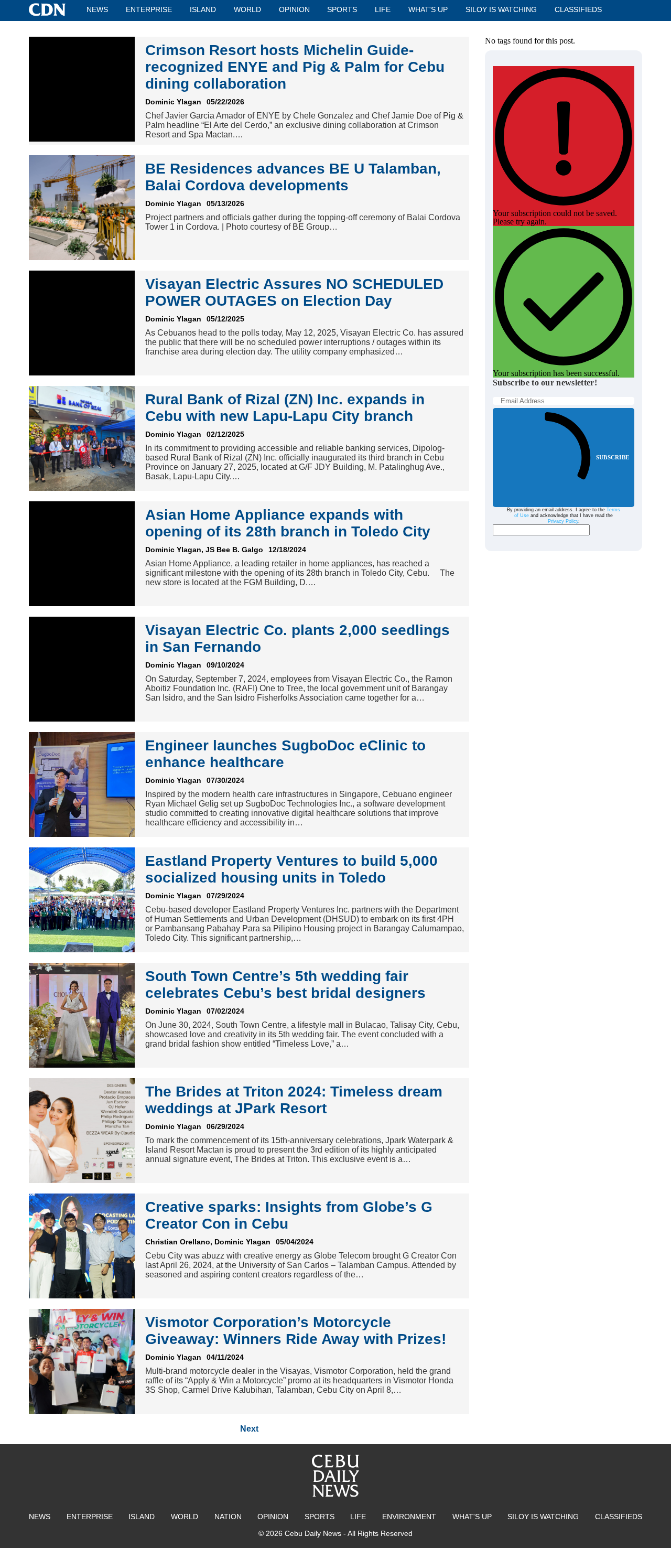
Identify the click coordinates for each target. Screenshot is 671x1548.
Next (249, 1428)
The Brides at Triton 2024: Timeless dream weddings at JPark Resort (293, 1099)
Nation (228, 1516)
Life (383, 9)
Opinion (294, 9)
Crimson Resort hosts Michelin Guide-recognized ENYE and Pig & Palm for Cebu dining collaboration (295, 67)
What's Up (428, 9)
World (247, 9)
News (97, 9)
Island (203, 9)
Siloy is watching (501, 9)
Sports (342, 9)
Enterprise (149, 9)
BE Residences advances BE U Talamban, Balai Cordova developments (293, 177)
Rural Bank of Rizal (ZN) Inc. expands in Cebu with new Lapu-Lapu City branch (285, 407)
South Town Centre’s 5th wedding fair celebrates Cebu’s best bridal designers (285, 984)
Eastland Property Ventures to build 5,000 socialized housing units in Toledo (291, 869)
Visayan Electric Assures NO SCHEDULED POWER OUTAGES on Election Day (294, 292)
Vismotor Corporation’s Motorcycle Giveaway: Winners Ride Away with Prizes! (295, 1330)
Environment (409, 1516)
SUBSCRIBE (612, 457)
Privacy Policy (563, 521)
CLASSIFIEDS (578, 9)
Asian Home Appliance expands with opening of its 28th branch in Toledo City (287, 523)
